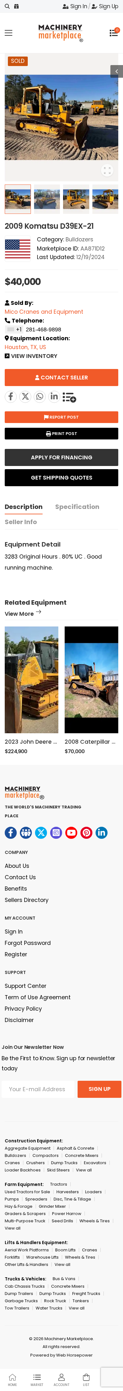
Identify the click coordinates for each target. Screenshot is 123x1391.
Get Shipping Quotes (61, 477)
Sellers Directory (27, 900)
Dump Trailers (19, 1293)
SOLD (18, 61)
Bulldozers (79, 239)
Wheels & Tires (94, 1221)
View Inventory (34, 357)
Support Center (25, 986)
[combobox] (14, 329)
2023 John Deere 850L (36, 742)
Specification (77, 506)
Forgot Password (28, 943)
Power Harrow (66, 1214)
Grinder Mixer (52, 1206)
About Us (17, 866)
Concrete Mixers (81, 1155)
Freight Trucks (86, 1293)
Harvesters (67, 1192)
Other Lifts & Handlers (26, 1264)
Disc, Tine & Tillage (72, 1199)
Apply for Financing (61, 457)
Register (16, 954)
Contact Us (20, 877)
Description (24, 506)
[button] (107, 691)
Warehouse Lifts (42, 1257)
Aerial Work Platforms (27, 1250)
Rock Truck (55, 1301)
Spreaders (36, 1199)
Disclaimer (19, 1020)
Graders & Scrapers (25, 1214)
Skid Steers (58, 1170)
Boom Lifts (65, 1250)
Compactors (45, 1155)
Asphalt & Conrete (75, 1148)
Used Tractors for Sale (27, 1192)
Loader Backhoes (23, 1170)
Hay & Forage (18, 1206)
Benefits (16, 888)
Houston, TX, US (25, 347)
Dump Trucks (64, 1163)
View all (84, 1170)
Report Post (64, 417)
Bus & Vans (64, 1279)
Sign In (78, 6)
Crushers (35, 1163)
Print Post (64, 434)
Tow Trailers (17, 1308)
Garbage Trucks (21, 1301)
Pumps (12, 1199)
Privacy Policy (23, 1009)
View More (19, 614)
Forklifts (12, 1257)
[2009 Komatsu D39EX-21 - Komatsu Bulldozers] (25, 397)
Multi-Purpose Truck (25, 1221)
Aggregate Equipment (27, 1148)
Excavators (95, 1163)
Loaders (93, 1192)
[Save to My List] (69, 396)
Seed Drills (62, 1221)
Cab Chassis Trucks (25, 1286)
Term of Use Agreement (38, 997)
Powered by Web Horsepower (61, 1355)
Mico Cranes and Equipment (44, 312)
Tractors (58, 1184)
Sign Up (108, 6)
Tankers (81, 1301)
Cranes (12, 1163)
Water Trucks (49, 1308)
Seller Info (21, 521)
